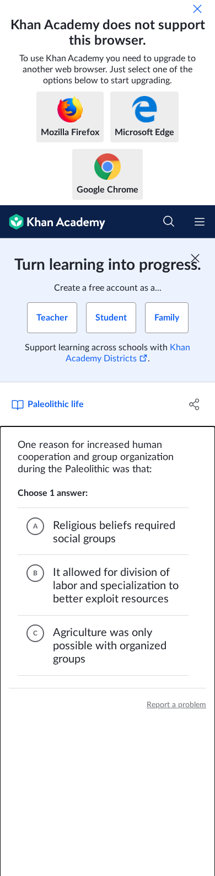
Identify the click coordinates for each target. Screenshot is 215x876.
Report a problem (176, 705)
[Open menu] (199, 221)
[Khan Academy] (52, 222)
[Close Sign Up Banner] (195, 258)
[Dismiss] (197, 9)
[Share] (194, 404)
